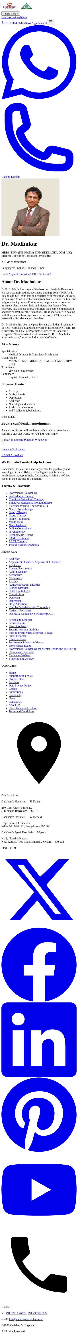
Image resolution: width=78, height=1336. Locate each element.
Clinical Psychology (20, 568)
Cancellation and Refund (23, 708)
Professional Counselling (23, 492)
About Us (14, 704)
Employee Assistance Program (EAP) (30, 502)
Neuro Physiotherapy (21, 509)
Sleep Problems (17, 626)
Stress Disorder (17, 635)
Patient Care (9, 13)
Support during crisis (20, 675)
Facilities (14, 682)
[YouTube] (39, 1225)
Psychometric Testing (21, 534)
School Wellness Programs (24, 544)
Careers (13, 688)
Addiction (14, 558)
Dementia (14, 597)
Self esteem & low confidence (26, 642)
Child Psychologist (19, 591)
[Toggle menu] (50, 22)
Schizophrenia (17, 623)
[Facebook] (39, 1000)
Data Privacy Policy (20, 685)
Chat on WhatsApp (35, 439)
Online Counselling (20, 528)
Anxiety (13, 581)
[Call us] (39, 173)
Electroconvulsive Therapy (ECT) (28, 505)
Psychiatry (15, 565)
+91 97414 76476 (16, 1313)
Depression (15, 600)
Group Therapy (17, 515)
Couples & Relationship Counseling (29, 607)
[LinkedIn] (39, 1075)
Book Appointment (36, 23)
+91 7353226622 (37, 1313)
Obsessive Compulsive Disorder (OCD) (31, 613)
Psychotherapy (17, 531)
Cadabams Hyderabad (21, 652)
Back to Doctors (10, 176)
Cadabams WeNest (19, 655)
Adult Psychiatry (18, 571)
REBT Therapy (18, 541)
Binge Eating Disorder (21, 658)
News (12, 698)
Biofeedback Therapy (21, 496)
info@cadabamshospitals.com (26, 1319)
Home (12, 672)
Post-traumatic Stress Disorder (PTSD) (31, 632)
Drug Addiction (18, 604)
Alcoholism (15, 574)
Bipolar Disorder (18, 587)
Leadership (15, 695)
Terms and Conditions (21, 711)
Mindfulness (16, 521)
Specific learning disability (24, 629)
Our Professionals (11, 17)
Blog (24, 17)
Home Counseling (19, 518)
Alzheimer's (15, 578)
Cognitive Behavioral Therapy (26, 499)
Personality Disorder (20, 619)
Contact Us (15, 701)
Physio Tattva (16, 679)
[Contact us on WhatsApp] (39, 98)
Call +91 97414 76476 (39, 274)
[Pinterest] (39, 1150)
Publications (16, 691)
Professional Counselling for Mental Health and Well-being (42, 648)
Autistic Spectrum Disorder (24, 584)
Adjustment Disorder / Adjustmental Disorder (35, 562)
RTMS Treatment (19, 538)
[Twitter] (39, 925)
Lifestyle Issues (17, 639)
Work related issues (20, 645)
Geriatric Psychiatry (20, 610)
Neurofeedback (17, 525)
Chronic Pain (16, 594)
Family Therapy (18, 512)
